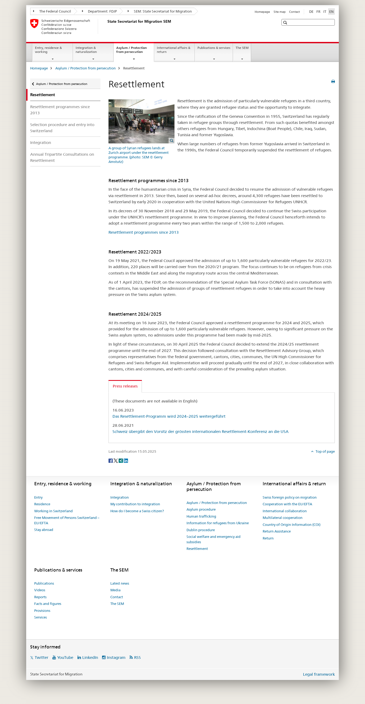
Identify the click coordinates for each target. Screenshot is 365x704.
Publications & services (213, 48)
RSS (137, 657)
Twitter (41, 657)
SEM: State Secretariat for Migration (162, 11)
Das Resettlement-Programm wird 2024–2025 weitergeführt (169, 416)
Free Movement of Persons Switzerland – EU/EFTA (66, 520)
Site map (280, 12)
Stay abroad (43, 529)
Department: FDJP (102, 11)
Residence (42, 504)
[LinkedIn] (126, 460)
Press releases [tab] (125, 386)
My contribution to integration (135, 504)
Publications (44, 583)
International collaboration (285, 511)
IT (324, 11)
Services (40, 617)
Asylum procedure (201, 509)
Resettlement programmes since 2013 (60, 109)
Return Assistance (277, 531)
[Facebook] (111, 460)
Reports (40, 597)
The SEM (242, 48)
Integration (40, 142)
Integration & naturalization (86, 50)
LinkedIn (90, 657)
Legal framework (319, 674)
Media (115, 590)
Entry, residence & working (48, 50)
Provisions (42, 610)
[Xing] (121, 460)
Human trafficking (201, 516)
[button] (285, 22)
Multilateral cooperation (282, 517)
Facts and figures (47, 603)
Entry (38, 497)
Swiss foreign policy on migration (290, 497)
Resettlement (197, 548)
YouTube (65, 657)
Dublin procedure (201, 530)
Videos (39, 590)
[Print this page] (333, 81)
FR (318, 11)
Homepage (262, 12)
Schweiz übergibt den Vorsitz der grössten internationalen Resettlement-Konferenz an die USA (200, 431)
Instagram (116, 657)
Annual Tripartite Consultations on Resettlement (62, 157)
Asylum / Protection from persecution (135, 51)
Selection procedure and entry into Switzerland (62, 127)
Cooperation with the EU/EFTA (287, 504)
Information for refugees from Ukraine (218, 523)
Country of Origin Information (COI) (291, 524)
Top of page (325, 451)
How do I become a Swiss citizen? (137, 511)
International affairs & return (173, 50)
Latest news (119, 583)
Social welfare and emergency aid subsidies (213, 539)
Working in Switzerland (53, 511)
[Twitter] (116, 460)
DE (311, 11)
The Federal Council (54, 11)
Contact (294, 12)
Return (268, 538)
